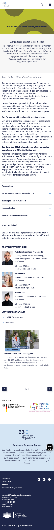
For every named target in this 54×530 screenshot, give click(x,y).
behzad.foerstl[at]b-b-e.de (25, 269)
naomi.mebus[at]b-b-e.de (25, 307)
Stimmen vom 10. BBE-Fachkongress (18, 354)
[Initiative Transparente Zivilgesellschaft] (14, 515)
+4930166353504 (24, 266)
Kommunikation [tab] (8, 208)
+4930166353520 (24, 304)
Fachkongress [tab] (7, 186)
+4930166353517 (24, 285)
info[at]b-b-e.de (7, 504)
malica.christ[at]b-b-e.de (25, 288)
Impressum (6, 478)
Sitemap (5, 484)
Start (3, 77)
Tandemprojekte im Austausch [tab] (14, 201)
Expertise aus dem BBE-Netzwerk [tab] (15, 216)
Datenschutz (6, 481)
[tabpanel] (27, 358)
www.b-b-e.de (7, 506)
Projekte (10, 77)
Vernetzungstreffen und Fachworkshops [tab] (18, 193)
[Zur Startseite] (6, 4)
